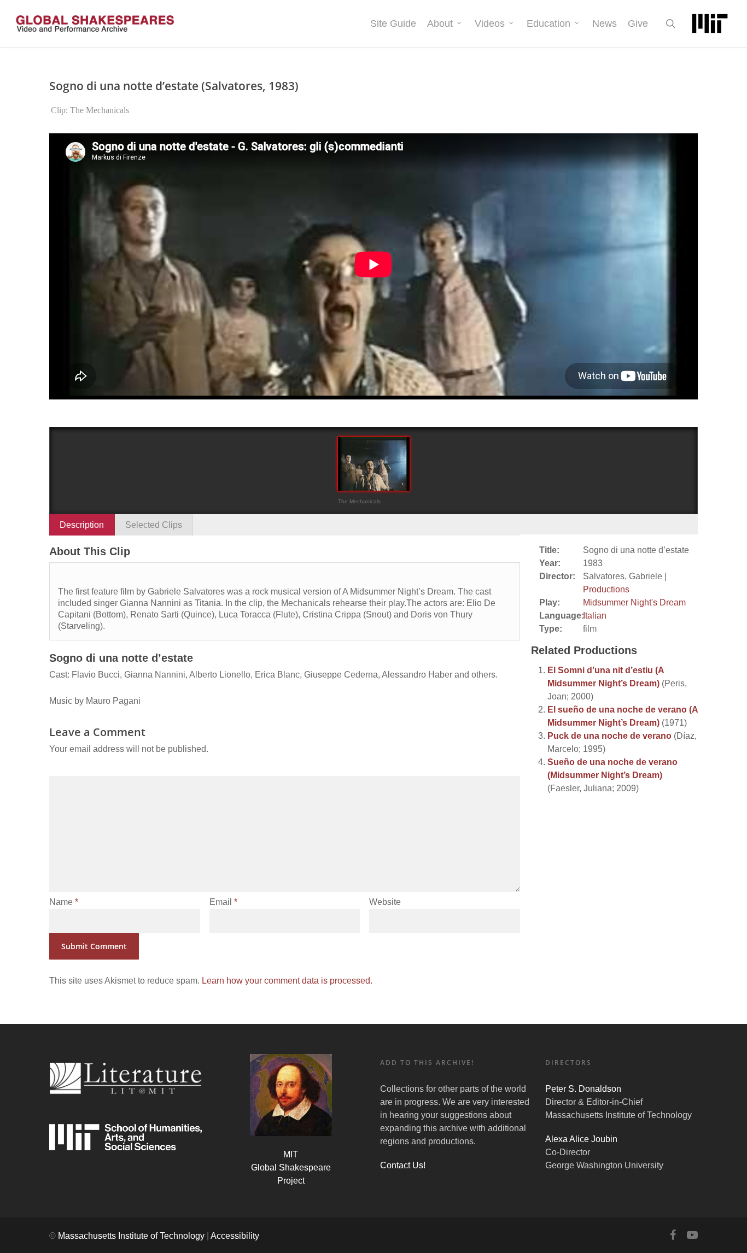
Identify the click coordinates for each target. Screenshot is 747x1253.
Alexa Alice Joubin (581, 1139)
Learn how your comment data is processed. (287, 980)
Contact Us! (402, 1165)
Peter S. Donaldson (583, 1088)
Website (385, 902)
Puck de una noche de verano (609, 735)
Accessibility (235, 1235)
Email (223, 902)
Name (63, 902)
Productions (606, 589)
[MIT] (710, 23)
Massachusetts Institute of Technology (131, 1235)
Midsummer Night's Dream (634, 602)
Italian (594, 615)
